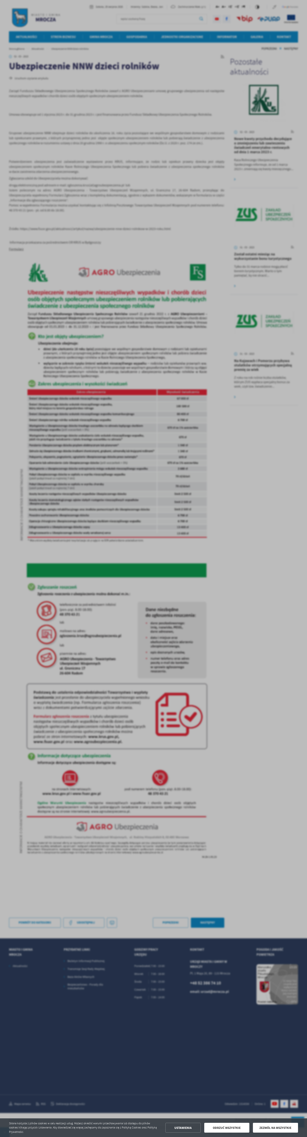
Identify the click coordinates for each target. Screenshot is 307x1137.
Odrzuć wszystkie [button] (227, 1128)
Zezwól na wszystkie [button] (275, 1128)
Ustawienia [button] (183, 1128)
